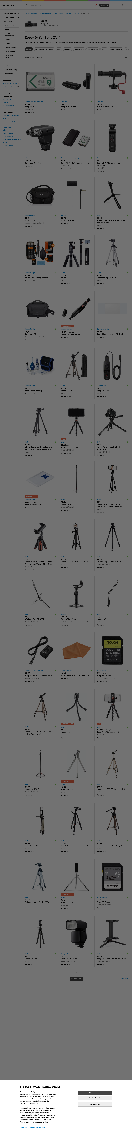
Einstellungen (95, 1104)
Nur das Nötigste (95, 1098)
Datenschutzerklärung (37, 1127)
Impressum (23, 1127)
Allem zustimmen (95, 1093)
